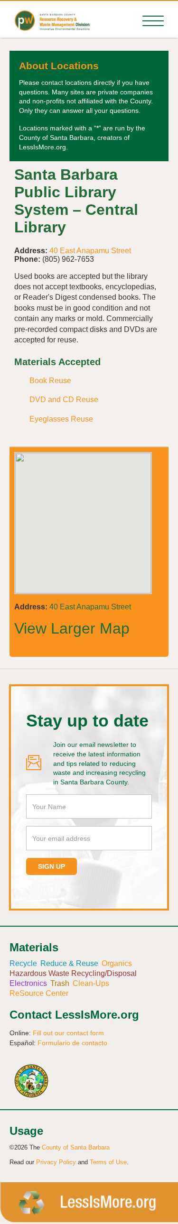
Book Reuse (50, 381)
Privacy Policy (56, 1162)
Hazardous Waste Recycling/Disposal (73, 973)
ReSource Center (38, 993)
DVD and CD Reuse (63, 400)
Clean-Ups (91, 983)
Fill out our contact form (68, 1033)
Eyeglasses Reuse (61, 419)
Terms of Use (108, 1162)
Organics (117, 963)
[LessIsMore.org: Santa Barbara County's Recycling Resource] (49, 20)
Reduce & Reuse (69, 963)
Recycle (23, 963)
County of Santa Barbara (76, 1147)
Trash (59, 983)
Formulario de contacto (72, 1043)
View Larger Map (72, 628)
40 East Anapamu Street (90, 251)
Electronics (28, 983)
